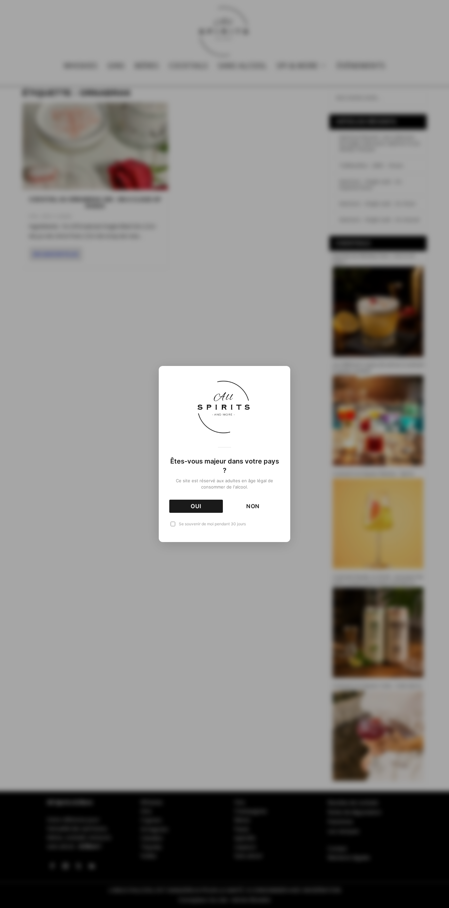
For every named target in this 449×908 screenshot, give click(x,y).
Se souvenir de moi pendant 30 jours (212, 523)
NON (253, 506)
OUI (196, 506)
